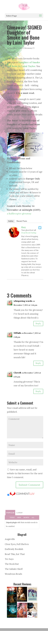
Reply (38, 323)
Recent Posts (22, 221)
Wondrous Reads (13, 573)
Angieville (10, 539)
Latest (20, 513)
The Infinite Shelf (14, 568)
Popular (10, 513)
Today (12, 517)
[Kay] (14, 235)
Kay (10, 48)
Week (19, 517)
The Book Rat (12, 563)
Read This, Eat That (15, 554)
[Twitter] (39, 227)
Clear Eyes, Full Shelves (17, 544)
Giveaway (28, 48)
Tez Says (9, 559)
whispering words (23, 301)
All (33, 517)
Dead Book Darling (28, 233)
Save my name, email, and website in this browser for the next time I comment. (25, 473)
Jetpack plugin (11, 522)
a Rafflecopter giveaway (19, 213)
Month (26, 517)
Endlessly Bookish (14, 549)
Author (10, 221)
